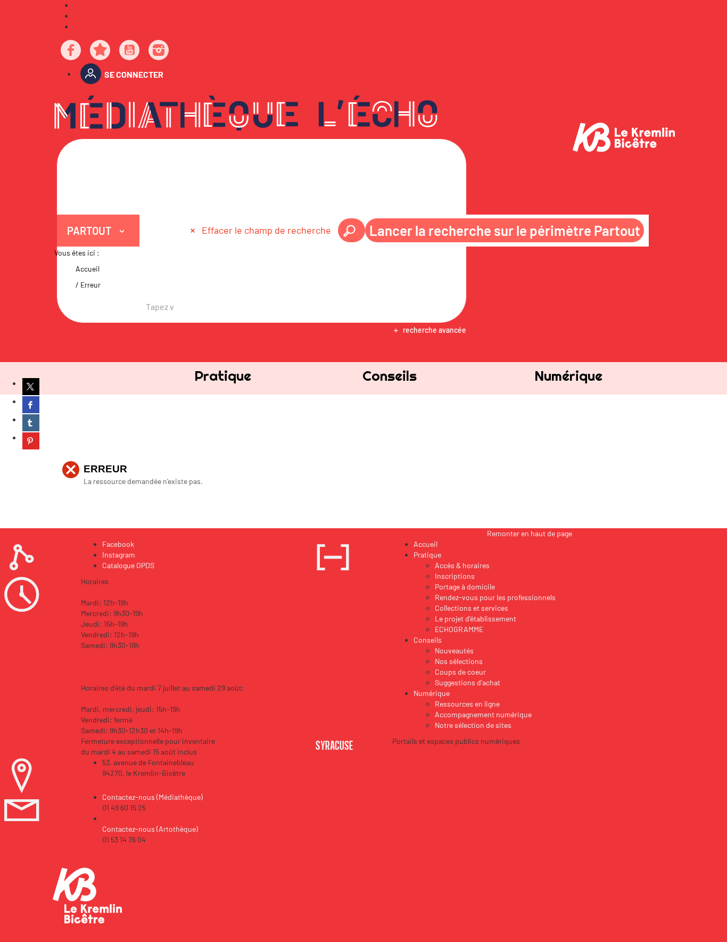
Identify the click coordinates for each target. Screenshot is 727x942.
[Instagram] (159, 51)
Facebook (118, 543)
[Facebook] (71, 51)
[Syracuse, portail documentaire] (245, 112)
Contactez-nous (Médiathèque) (152, 796)
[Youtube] (129, 51)
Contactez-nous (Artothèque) (150, 828)
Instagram (118, 554)
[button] (223, 375)
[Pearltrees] (100, 51)
